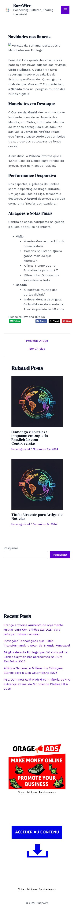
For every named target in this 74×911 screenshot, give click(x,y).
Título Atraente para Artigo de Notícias (37, 516)
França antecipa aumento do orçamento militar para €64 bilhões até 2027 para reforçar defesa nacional (33, 629)
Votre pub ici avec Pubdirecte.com (37, 792)
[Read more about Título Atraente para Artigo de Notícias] (37, 484)
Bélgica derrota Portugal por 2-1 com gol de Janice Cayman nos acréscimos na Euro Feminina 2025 (35, 656)
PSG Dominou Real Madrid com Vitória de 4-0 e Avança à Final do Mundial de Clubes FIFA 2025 (37, 684)
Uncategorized (20, 448)
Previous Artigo (37, 340)
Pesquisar (11, 548)
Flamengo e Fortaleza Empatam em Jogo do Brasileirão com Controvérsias (29, 437)
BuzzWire (22, 5)
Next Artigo (37, 348)
